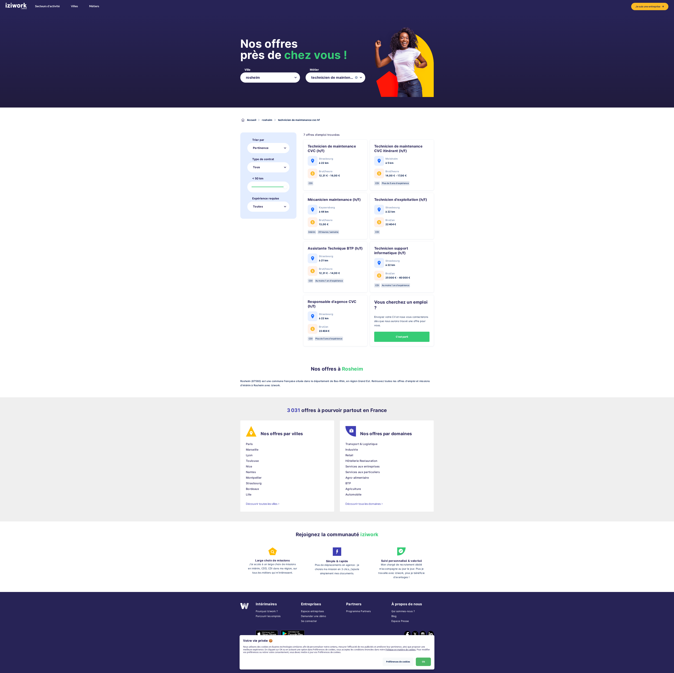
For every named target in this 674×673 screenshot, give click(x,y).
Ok (423, 661)
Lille (249, 494)
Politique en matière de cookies (400, 649)
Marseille (252, 449)
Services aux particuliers (362, 472)
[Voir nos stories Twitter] (415, 634)
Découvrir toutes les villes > (263, 504)
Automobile (353, 494)
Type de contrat (263, 159)
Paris (249, 444)
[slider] (285, 187)
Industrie (351, 449)
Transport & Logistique (361, 444)
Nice (249, 466)
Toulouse (252, 461)
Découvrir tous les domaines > (364, 504)
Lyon (249, 455)
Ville (247, 69)
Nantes (251, 472)
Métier (314, 69)
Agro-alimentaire (357, 477)
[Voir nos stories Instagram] (423, 634)
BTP (348, 483)
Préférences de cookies (398, 661)
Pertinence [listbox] (261, 148)
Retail (349, 455)
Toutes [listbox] (258, 206)
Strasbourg (254, 483)
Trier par (258, 140)
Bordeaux (252, 489)
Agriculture (353, 489)
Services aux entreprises (362, 466)
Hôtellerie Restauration (361, 461)
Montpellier (254, 477)
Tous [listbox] (256, 167)
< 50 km (257, 178)
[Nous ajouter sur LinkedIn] (430, 634)
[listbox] (270, 77)
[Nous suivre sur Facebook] (407, 634)
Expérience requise (265, 198)
